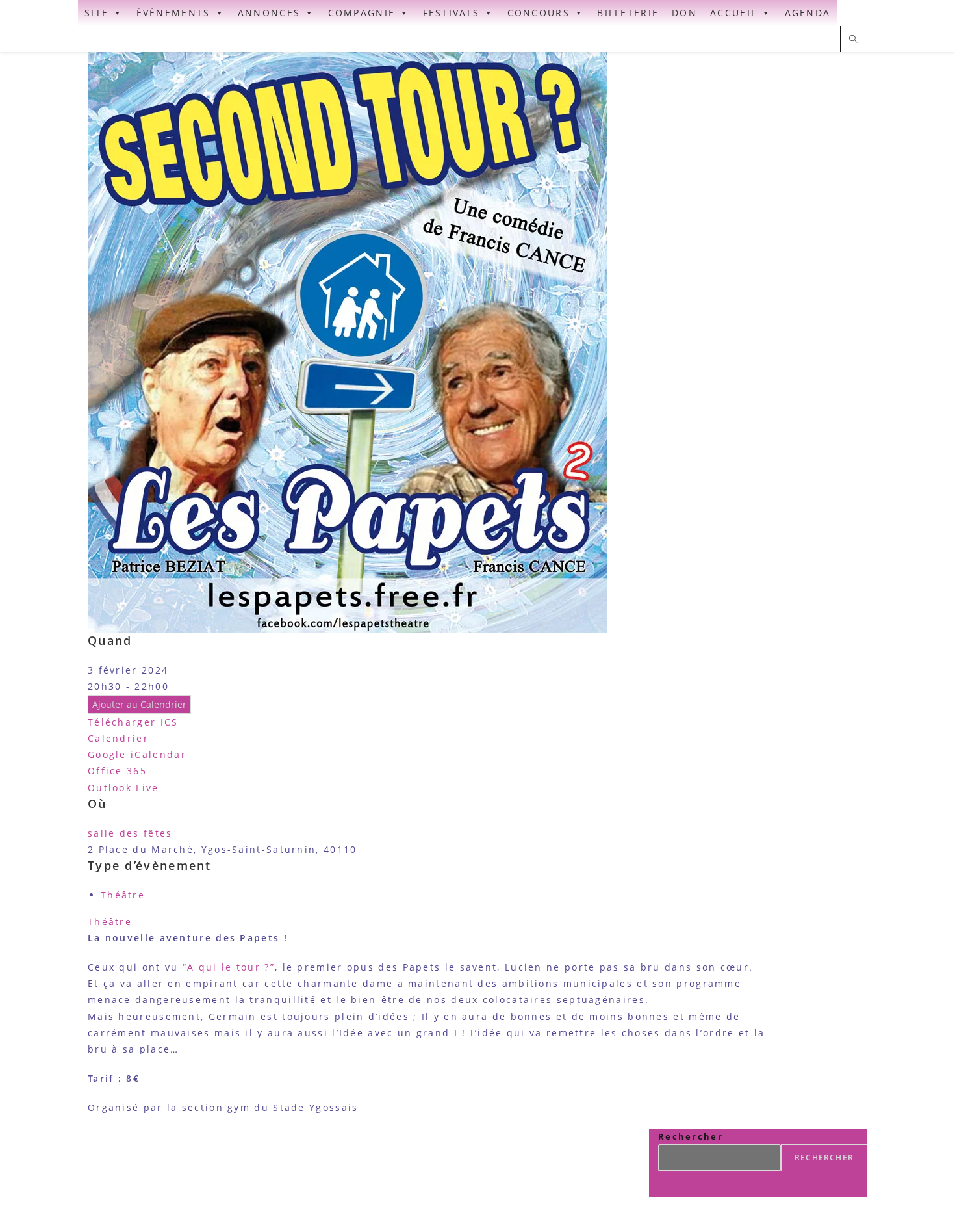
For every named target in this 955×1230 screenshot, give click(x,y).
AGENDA (808, 13)
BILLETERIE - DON (647, 13)
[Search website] (854, 40)
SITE (96, 13)
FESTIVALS (451, 13)
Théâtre (123, 895)
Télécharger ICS (133, 722)
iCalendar (158, 754)
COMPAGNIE (362, 13)
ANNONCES (269, 13)
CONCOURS (538, 13)
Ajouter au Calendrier (139, 704)
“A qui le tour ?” (229, 967)
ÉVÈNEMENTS (173, 13)
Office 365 (117, 771)
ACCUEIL (733, 13)
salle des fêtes (130, 833)
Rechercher (690, 1136)
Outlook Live (123, 787)
